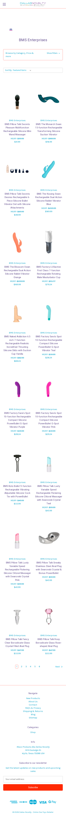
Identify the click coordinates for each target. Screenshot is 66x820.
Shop (33, 732)
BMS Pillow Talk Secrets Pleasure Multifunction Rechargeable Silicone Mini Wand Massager (17, 129)
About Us (33, 701)
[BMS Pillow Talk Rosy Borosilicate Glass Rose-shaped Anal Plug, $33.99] (48, 614)
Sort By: (8, 70)
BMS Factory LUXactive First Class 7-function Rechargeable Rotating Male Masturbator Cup (49, 272)
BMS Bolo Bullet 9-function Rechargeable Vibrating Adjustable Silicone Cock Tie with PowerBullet (17, 491)
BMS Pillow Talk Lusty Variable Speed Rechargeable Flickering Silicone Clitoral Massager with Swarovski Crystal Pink (17, 571)
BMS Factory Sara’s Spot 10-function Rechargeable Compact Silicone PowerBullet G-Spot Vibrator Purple (17, 420)
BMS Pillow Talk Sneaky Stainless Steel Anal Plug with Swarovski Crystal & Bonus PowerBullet (49, 567)
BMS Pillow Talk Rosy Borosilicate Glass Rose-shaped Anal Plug (49, 643)
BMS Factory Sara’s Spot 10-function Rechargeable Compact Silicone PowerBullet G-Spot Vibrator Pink (48, 420)
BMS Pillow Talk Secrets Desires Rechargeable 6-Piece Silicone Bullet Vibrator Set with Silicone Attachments (17, 200)
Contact (33, 704)
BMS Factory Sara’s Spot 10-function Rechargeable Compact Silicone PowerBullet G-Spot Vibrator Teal (48, 343)
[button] (33, 54)
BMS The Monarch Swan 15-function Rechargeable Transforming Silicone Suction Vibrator (48, 129)
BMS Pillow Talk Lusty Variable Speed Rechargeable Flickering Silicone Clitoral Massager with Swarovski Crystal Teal (48, 495)
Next (57, 666)
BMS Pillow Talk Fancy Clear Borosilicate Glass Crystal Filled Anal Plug (17, 643)
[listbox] (22, 70)
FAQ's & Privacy (33, 708)
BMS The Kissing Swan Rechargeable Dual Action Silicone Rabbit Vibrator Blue (48, 199)
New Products (33, 698)
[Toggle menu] (4, 4)
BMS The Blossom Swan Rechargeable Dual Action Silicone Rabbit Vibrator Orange (17, 272)
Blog (33, 714)
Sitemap (33, 717)
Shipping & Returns (33, 711)
